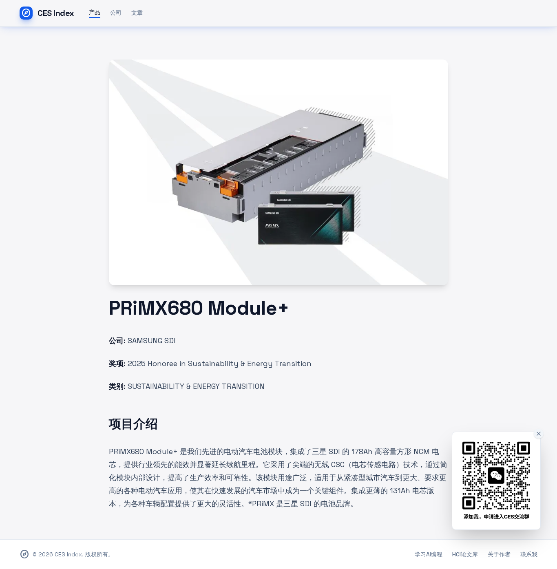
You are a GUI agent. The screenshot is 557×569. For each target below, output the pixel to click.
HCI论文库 (465, 554)
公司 (116, 12)
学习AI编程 (428, 554)
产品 (94, 12)
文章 (137, 12)
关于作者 (499, 554)
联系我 (528, 554)
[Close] (539, 434)
